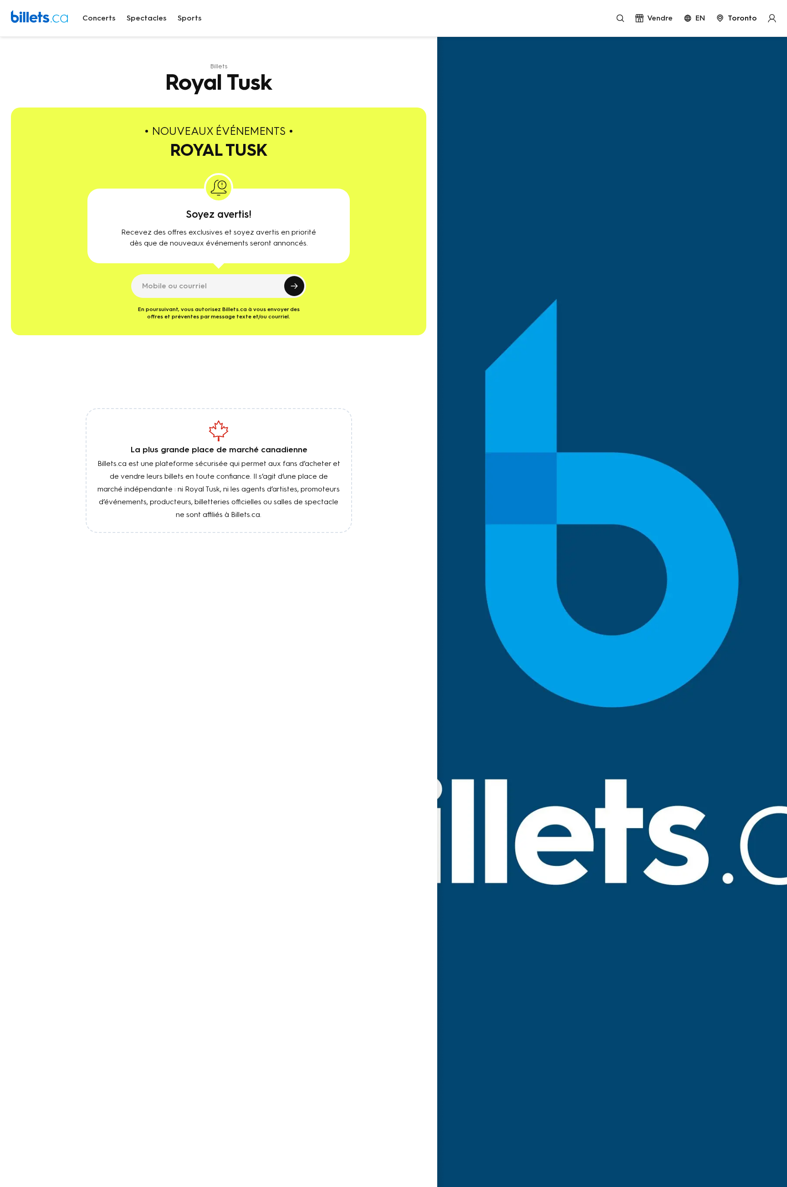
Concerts (99, 18)
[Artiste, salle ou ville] (620, 18)
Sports (190, 18)
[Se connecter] (772, 18)
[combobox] (736, 18)
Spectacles (147, 18)
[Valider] (294, 286)
